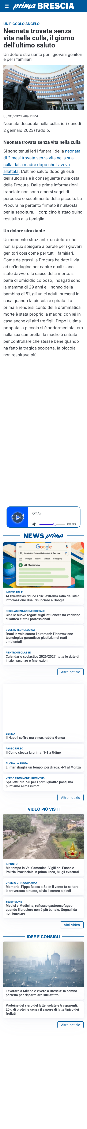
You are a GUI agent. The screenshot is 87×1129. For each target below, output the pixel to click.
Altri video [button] (72, 925)
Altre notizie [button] (70, 672)
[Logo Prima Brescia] (43, 6)
